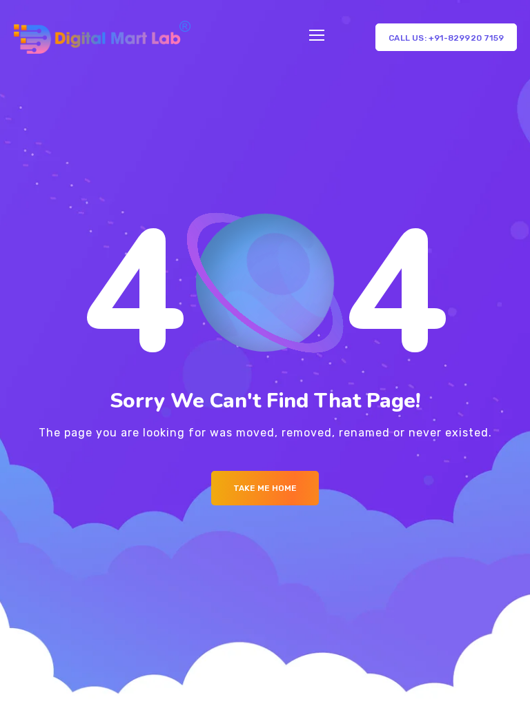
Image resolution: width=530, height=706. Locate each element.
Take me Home (265, 488)
